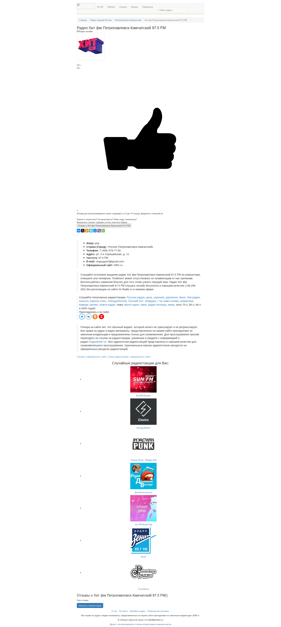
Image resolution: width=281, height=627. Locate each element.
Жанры (134, 6)
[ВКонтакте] (78, 230)
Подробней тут (98, 341)
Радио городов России (101, 19)
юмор (171, 304)
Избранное (147, 6)
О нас (114, 610)
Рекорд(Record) (117, 301)
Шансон (84, 301)
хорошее (159, 297)
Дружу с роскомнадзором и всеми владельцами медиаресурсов (140, 624)
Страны (123, 6)
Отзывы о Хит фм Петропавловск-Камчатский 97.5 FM (104, 225)
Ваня (182, 297)
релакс (94, 304)
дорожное (172, 297)
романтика (186, 301)
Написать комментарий (90, 605)
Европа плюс (98, 301)
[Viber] (99, 230)
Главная (83, 19)
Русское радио (136, 297)
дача (149, 297)
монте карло (131, 304)
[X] (82, 230)
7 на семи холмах (168, 301)
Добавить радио (137, 610)
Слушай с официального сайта (92, 356)
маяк (144, 304)
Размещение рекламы (158, 610)
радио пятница (157, 304)
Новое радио (107, 304)
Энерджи (150, 301)
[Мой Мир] (95, 230)
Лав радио (193, 297)
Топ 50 (100, 6)
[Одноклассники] (87, 230)
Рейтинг (111, 6)
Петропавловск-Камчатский (128, 19)
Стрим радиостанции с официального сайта (129, 356)
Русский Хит (135, 301)
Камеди (83, 304)
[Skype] (91, 230)
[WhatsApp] (103, 230)
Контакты (123, 610)
